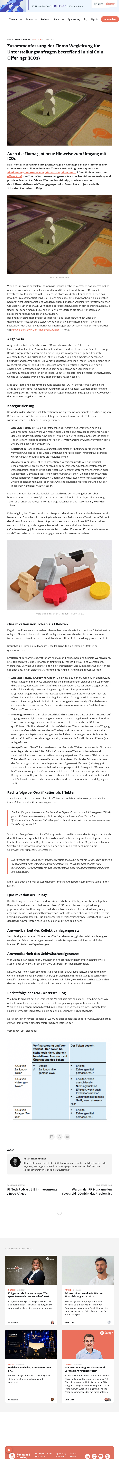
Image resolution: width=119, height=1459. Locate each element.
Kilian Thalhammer (21, 39)
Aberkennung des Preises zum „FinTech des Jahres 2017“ (41, 172)
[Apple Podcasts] (107, 1456)
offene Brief (14, 176)
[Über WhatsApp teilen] (59, 1137)
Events (29, 19)
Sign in (94, 19)
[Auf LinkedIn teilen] (52, 1137)
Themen (13, 19)
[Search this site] (85, 19)
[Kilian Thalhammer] (15, 1162)
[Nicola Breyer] (53, 1322)
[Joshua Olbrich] (109, 1322)
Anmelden (110, 19)
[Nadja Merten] (53, 1400)
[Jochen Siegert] (109, 1400)
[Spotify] (100, 1456)
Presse (73, 1456)
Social (57, 19)
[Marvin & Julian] (106, 1400)
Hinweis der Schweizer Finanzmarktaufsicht (35, 329)
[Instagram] (94, 1456)
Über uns (74, 1453)
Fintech (37, 39)
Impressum (61, 1456)
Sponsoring (74, 19)
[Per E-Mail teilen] (67, 1137)
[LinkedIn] (87, 1456)
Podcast (45, 19)
